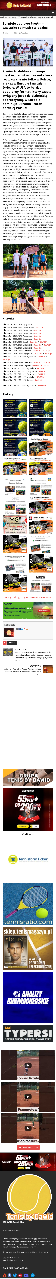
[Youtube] (20, 1276)
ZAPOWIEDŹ (43, 385)
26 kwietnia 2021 (11, 33)
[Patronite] (5, 1276)
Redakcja (24, 33)
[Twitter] (15, 1276)
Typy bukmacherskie (11, 1257)
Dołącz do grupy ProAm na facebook (28, 597)
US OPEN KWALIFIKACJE (11, 1230)
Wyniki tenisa (28, 834)
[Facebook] (9, 1276)
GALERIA (39, 327)
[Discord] (26, 1276)
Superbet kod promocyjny (13, 1260)
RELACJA (43, 342)
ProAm (12, 643)
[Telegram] (32, 1276)
